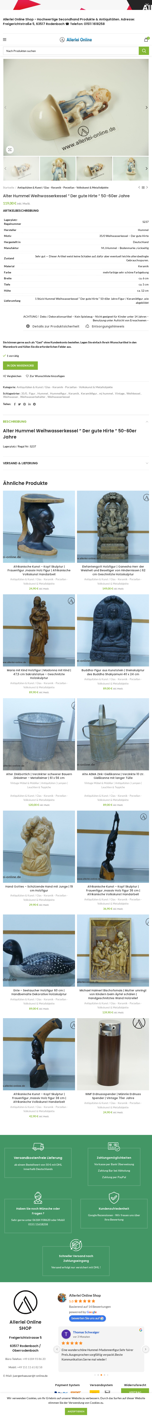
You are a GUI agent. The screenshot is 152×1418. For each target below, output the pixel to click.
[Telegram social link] (34, 404)
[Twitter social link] (19, 404)
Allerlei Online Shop (85, 1295)
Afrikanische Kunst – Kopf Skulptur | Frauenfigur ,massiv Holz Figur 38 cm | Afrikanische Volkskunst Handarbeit (39, 1098)
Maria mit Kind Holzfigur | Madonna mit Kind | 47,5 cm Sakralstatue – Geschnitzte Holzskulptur (39, 674)
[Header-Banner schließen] (147, 5)
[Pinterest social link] (24, 404)
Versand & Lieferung (20, 463)
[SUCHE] (144, 51)
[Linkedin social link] (29, 404)
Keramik (73, 393)
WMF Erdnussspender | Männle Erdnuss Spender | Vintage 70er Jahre (113, 1096)
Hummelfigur (58, 393)
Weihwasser (10, 396)
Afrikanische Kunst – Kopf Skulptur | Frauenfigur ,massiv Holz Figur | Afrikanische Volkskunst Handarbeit (39, 570)
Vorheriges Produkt (139, 188)
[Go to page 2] (101, 1375)
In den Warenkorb (20, 365)
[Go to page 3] (104, 1375)
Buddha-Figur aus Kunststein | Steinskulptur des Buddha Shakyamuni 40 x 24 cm (113, 672)
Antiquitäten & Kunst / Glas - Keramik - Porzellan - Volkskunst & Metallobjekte (62, 187)
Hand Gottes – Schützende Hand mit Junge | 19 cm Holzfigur (39, 888)
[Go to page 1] (98, 1375)
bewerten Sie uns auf (85, 1318)
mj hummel (106, 393)
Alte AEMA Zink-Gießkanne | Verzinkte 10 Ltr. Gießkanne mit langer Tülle (113, 776)
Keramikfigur (89, 393)
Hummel (42, 393)
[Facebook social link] (15, 404)
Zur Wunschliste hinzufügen (47, 376)
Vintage (119, 393)
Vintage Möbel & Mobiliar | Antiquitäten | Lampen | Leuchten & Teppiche (39, 785)
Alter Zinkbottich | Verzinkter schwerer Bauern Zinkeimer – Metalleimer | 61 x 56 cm (39, 776)
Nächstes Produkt (147, 188)
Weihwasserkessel (59, 396)
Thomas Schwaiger (86, 1332)
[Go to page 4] (107, 1374)
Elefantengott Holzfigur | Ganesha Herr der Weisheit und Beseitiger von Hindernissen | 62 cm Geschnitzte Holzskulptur (113, 570)
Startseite (8, 187)
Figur (32, 393)
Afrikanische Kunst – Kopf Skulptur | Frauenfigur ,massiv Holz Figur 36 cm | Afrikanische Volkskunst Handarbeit (113, 890)
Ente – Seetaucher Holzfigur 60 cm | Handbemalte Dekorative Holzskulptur (39, 992)
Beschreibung (15, 421)
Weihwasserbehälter (33, 396)
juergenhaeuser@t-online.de (30, 1375)
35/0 (24, 393)
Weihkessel (133, 393)
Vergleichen (14, 376)
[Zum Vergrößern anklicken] (10, 150)
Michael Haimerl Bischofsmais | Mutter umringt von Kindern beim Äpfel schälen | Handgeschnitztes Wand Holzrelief (113, 994)
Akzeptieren (76, 1411)
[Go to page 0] (94, 1374)
